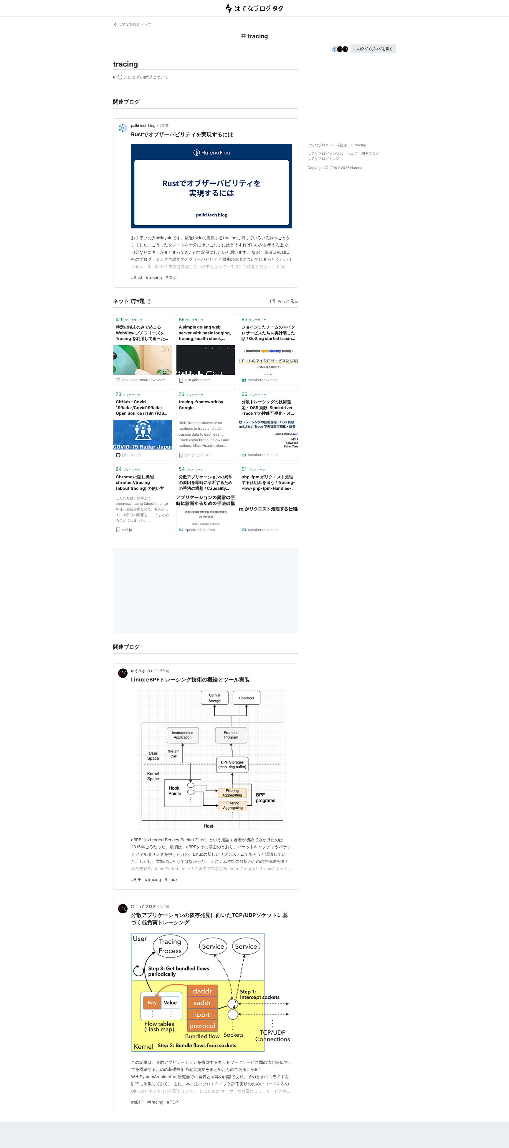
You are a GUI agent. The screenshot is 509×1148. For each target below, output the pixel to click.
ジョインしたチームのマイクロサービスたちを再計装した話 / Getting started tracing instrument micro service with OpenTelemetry (268, 333)
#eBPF (137, 1101)
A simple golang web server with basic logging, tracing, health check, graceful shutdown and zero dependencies (205, 333)
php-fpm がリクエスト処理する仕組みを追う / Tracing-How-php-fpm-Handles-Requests (268, 483)
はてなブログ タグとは (326, 153)
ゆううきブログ (143, 670)
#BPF (136, 879)
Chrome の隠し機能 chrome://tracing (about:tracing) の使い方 (140, 482)
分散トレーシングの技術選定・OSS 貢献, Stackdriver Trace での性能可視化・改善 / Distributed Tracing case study (268, 408)
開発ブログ (370, 153)
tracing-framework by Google (201, 404)
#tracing (154, 277)
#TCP (172, 1101)
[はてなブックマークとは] (149, 301)
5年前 (164, 670)
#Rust (136, 277)
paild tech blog (143, 125)
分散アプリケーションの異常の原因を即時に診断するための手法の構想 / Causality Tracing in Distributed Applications (205, 483)
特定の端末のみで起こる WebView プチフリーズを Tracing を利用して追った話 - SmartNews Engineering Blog (142, 333)
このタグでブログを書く (373, 49)
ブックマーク (129, 319)
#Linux (171, 879)
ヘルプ (352, 153)
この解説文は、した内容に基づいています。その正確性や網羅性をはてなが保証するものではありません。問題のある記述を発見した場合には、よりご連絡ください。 (141, 78)
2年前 (164, 125)
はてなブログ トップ (134, 24)
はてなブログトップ (323, 158)
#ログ (171, 277)
